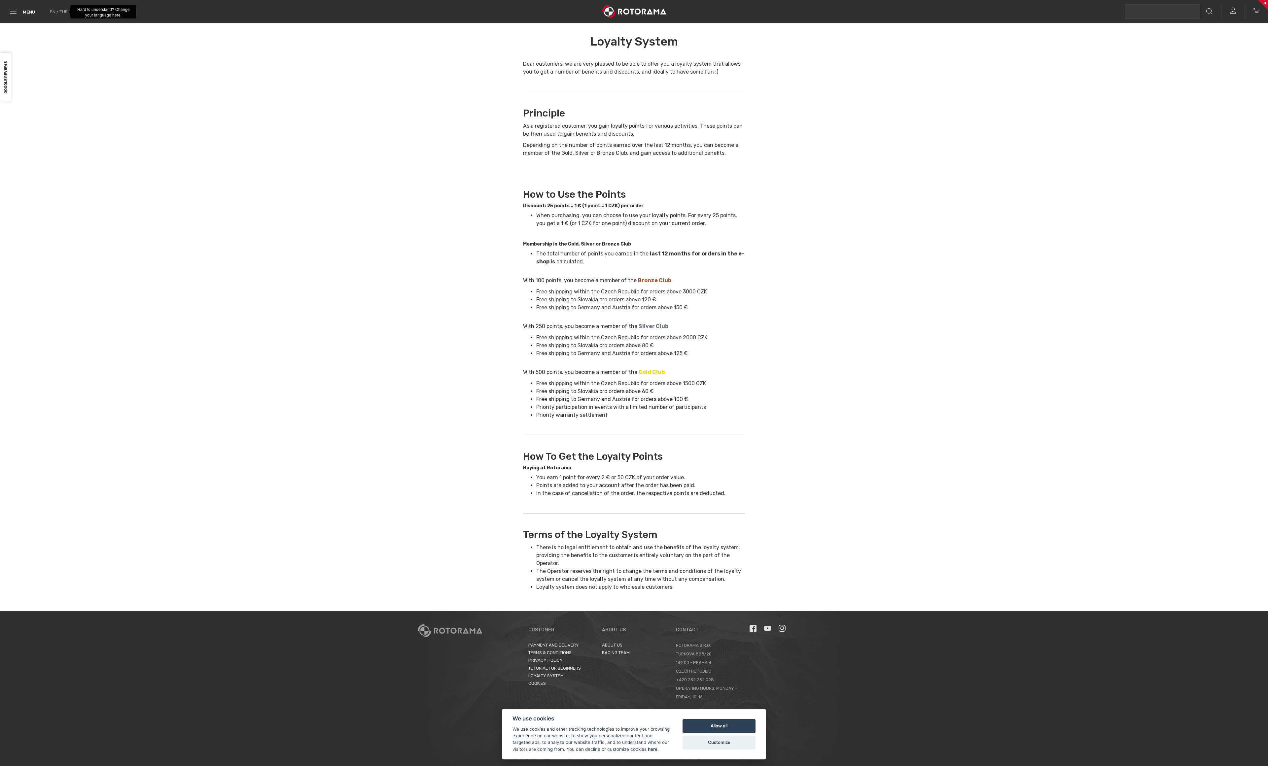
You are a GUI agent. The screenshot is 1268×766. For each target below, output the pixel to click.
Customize (719, 742)
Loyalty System (546, 675)
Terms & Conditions (550, 652)
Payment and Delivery (553, 645)
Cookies (537, 683)
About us (612, 645)
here (652, 749)
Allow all (719, 725)
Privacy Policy (545, 660)
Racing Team (616, 652)
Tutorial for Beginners (554, 668)
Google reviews (6, 77)
